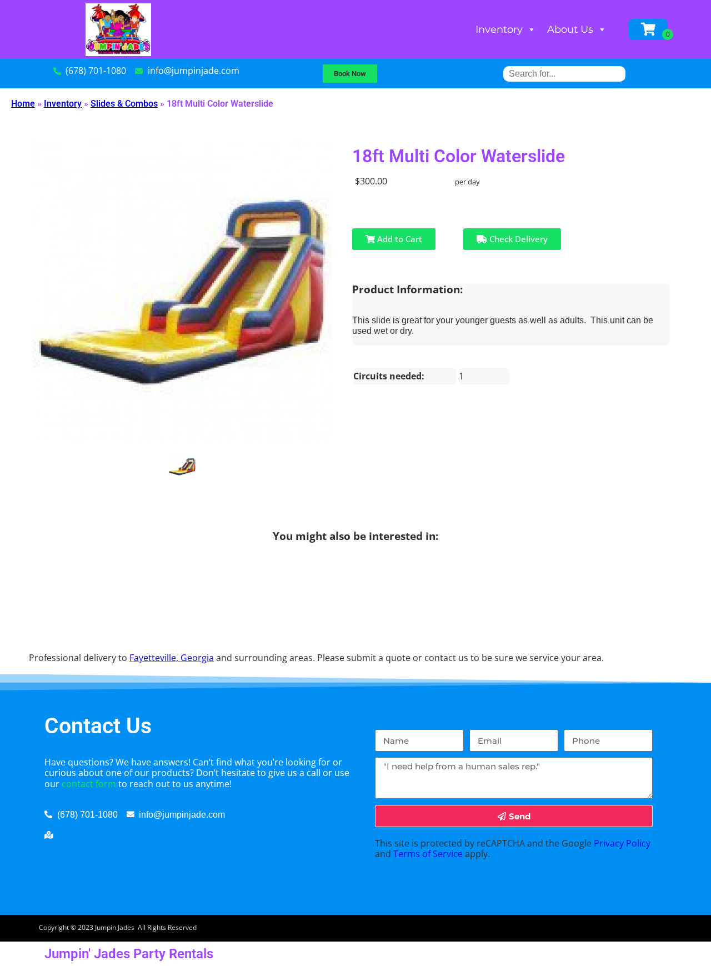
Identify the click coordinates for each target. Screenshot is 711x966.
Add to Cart (398, 238)
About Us (570, 29)
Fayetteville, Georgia (171, 658)
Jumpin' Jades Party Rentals (128, 954)
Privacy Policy (622, 843)
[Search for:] (564, 73)
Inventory (499, 29)
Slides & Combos (124, 103)
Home (23, 103)
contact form (89, 784)
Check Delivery (517, 238)
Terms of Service (428, 854)
